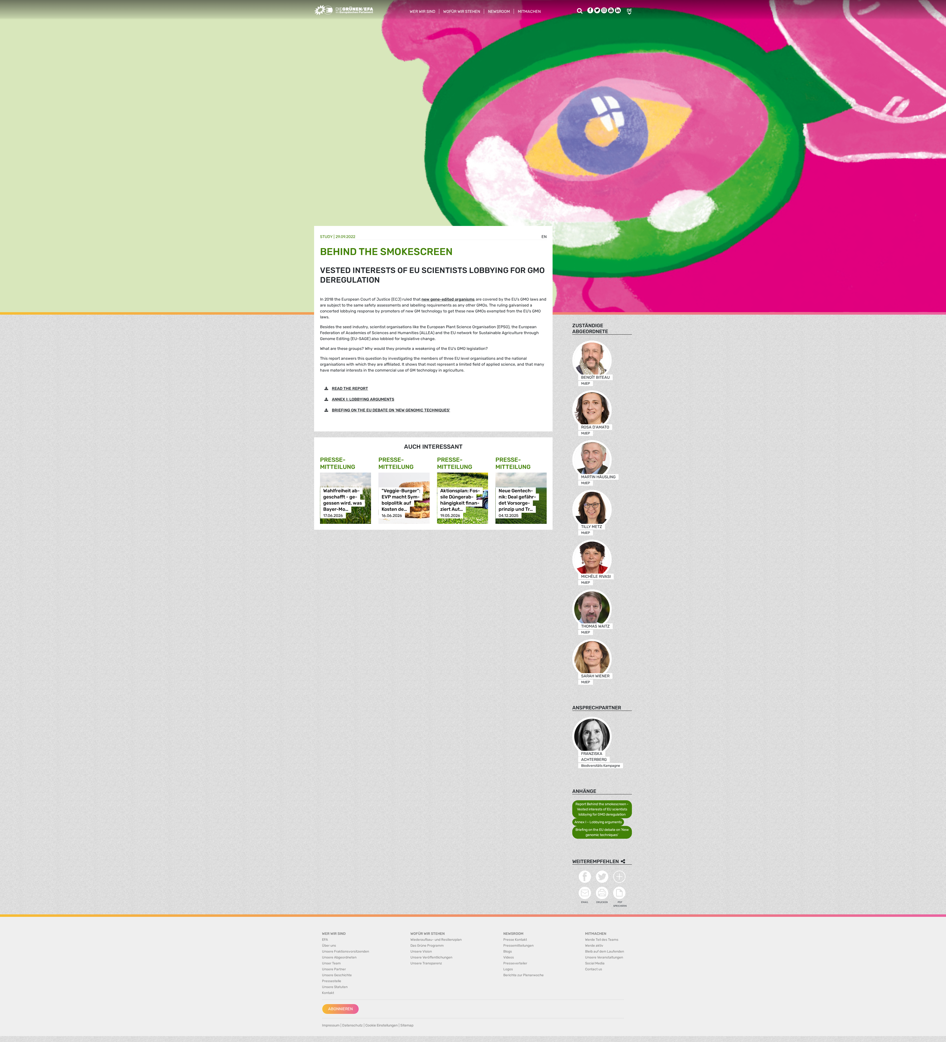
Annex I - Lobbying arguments (598, 822)
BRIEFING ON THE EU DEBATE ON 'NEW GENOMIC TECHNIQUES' (391, 410)
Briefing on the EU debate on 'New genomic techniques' (602, 832)
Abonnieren (340, 1009)
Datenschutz (352, 1025)
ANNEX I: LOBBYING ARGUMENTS (363, 399)
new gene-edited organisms (448, 299)
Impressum (330, 1025)
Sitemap (406, 1025)
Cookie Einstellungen (381, 1025)
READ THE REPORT (350, 388)
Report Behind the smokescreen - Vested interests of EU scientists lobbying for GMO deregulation (601, 809)
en (544, 236)
